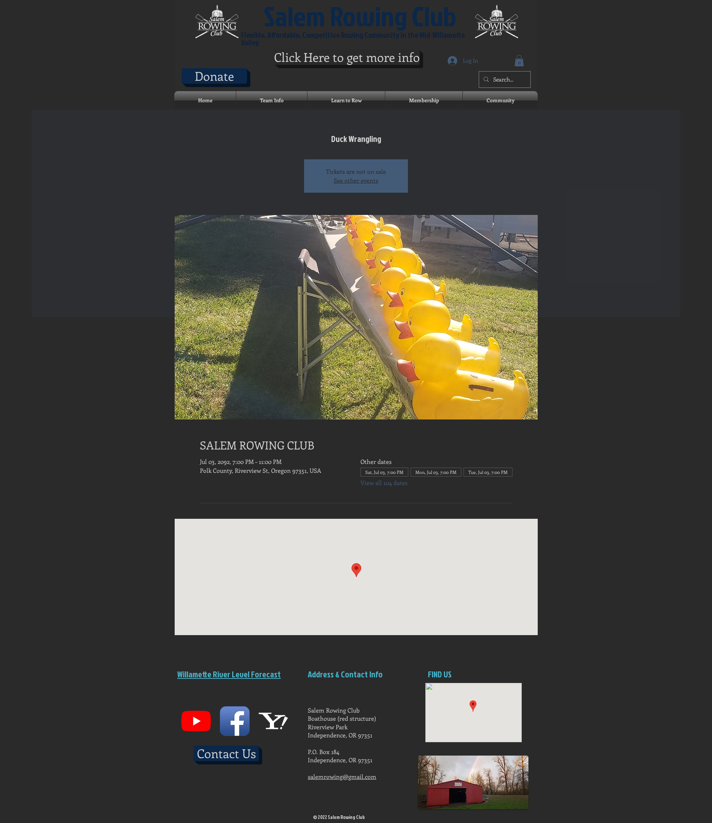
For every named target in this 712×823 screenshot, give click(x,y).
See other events (356, 180)
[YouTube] (196, 721)
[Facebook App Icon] (235, 721)
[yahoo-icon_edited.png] (273, 721)
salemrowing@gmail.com (342, 776)
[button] (519, 60)
